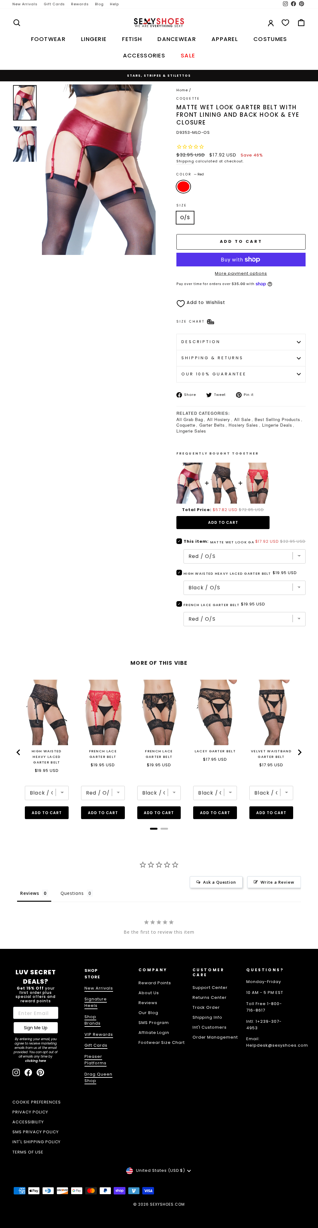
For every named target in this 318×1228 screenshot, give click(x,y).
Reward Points (155, 983)
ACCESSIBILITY (28, 1122)
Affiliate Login (154, 1032)
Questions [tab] (72, 893)
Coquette (188, 98)
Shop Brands (92, 1020)
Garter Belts (212, 425)
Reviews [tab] (29, 893)
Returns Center (210, 997)
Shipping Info (208, 1017)
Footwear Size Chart (162, 1042)
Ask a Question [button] (219, 882)
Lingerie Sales (191, 431)
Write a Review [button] (277, 882)
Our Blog (148, 1013)
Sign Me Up (36, 1028)
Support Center (210, 987)
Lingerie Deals (277, 425)
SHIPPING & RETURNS (212, 358)
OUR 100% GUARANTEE (214, 374)
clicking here (35, 1060)
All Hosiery (218, 419)
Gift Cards (54, 4)
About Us (149, 993)
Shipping (185, 161)
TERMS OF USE (27, 1152)
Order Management (215, 1037)
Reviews (148, 1003)
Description (200, 342)
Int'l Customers (210, 1027)
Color (190, 174)
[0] (285, 22)
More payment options (241, 273)
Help (114, 4)
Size (181, 205)
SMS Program (154, 1023)
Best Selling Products (277, 419)
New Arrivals (25, 4)
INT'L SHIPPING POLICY (36, 1142)
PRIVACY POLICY (30, 1112)
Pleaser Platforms (95, 1060)
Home (182, 90)
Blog (99, 4)
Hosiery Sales (243, 425)
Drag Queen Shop (98, 1077)
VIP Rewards (98, 1034)
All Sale (242, 419)
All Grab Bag (189, 419)
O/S (185, 217)
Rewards (80, 4)
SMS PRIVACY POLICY (35, 1132)
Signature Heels (95, 1002)
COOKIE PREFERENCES (36, 1102)
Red (183, 186)
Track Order (206, 1007)
